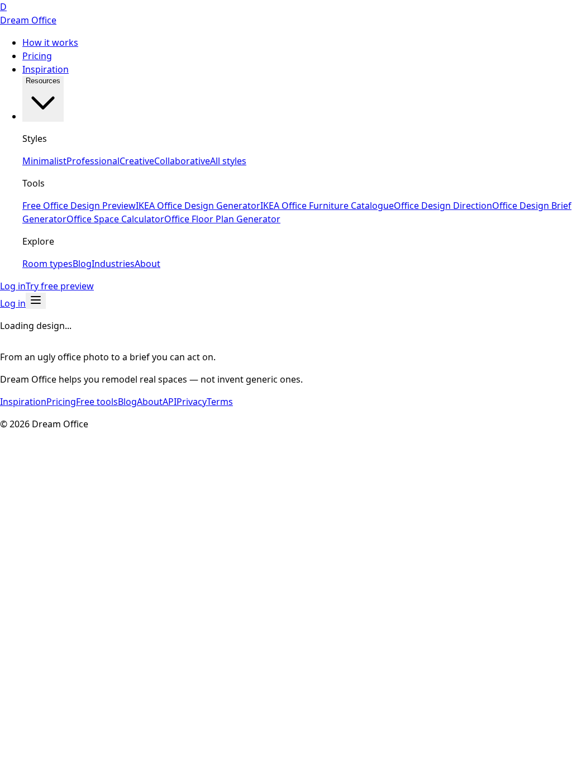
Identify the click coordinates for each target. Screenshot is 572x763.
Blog (82, 263)
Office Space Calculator (115, 219)
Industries (113, 263)
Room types (47, 263)
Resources (43, 81)
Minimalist (44, 161)
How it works (50, 42)
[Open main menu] (36, 301)
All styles (228, 161)
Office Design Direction (443, 205)
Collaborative (182, 161)
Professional (93, 161)
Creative (137, 161)
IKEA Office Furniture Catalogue (327, 205)
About (147, 263)
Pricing (37, 56)
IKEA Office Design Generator (198, 205)
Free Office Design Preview (79, 205)
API (170, 401)
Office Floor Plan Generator (222, 219)
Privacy (192, 401)
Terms (220, 401)
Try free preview (60, 286)
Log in (13, 286)
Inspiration (45, 69)
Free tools (97, 401)
